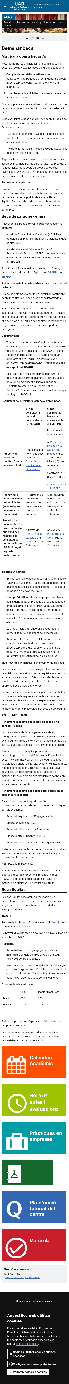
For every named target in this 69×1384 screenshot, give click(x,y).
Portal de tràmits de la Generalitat (33, 465)
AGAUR (54, 922)
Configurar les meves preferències (34, 1364)
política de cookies (27, 1343)
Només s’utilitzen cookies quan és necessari (34, 1354)
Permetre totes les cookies (30, 1372)
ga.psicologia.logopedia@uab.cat (22, 1277)
